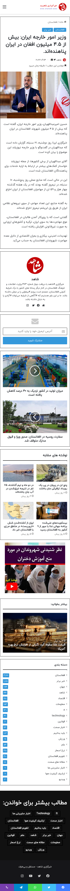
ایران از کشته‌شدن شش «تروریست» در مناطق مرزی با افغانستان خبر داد (19, 526)
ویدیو (62, 779)
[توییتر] (32, 305)
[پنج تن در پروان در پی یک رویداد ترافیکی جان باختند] (51, 473)
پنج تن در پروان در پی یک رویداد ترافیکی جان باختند (53, 486)
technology (58, 716)
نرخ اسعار (60, 750)
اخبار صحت (59, 727)
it (64, 710)
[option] (34, 633)
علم (63, 744)
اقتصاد (61, 698)
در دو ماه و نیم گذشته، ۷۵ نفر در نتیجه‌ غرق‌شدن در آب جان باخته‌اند (19, 488)
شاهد (58, 60)
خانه (61, 22)
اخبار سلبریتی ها (56, 768)
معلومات (60, 704)
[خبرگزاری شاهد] (53, 7)
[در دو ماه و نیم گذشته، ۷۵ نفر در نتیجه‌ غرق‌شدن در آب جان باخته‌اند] (18, 473)
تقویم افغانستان (56, 756)
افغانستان (52, 22)
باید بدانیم (59, 733)
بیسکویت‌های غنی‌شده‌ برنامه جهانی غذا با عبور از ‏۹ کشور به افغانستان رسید (52, 526)
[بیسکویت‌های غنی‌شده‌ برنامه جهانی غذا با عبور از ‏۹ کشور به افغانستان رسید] (51, 510)
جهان (62, 687)
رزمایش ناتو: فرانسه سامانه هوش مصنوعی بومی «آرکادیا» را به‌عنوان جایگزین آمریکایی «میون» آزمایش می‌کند (35, 645)
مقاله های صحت (56, 762)
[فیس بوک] (37, 305)
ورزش (62, 739)
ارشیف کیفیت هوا (55, 773)
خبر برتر (47, 29)
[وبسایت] (42, 305)
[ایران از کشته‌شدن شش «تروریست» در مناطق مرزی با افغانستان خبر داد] (18, 510)
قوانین (61, 721)
